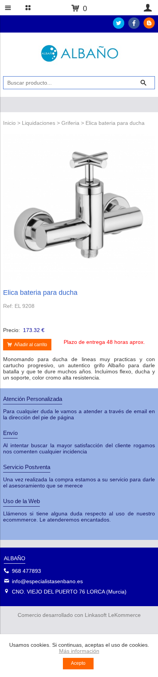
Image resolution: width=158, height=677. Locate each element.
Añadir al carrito (30, 344)
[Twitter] (118, 27)
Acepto (78, 663)
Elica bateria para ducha (115, 123)
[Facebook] (134, 27)
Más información (79, 651)
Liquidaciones (38, 123)
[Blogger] (149, 27)
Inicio (9, 123)
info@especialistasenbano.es (47, 581)
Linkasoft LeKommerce (113, 615)
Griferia (70, 123)
